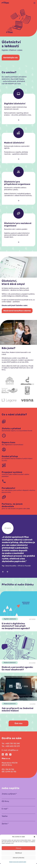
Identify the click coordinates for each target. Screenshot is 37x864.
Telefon (5, 816)
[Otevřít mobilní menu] (34, 3)
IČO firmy (5, 801)
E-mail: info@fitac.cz (10, 750)
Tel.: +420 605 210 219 (11, 746)
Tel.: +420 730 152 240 (11, 743)
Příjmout (18, 848)
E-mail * (5, 809)
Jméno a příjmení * (9, 794)
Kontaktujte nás (10, 58)
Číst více (18, 723)
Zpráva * (5, 824)
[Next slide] (7, 571)
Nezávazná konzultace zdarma (17, 311)
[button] (34, 837)
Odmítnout (18, 853)
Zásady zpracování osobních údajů (17, 861)
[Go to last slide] (3, 571)
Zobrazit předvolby (18, 857)
